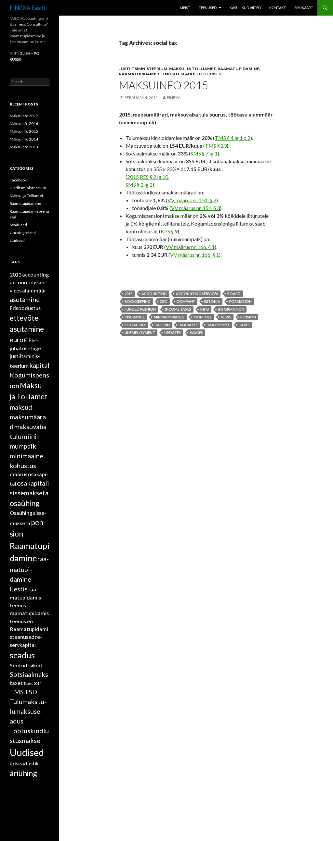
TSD (30, 692)
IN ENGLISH (20, 53)
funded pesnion (140, 309)
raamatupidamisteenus (26, 597)
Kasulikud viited (245, 8)
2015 (128, 293)
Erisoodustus (25, 308)
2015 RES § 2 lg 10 (147, 177)
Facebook (18, 180)
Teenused (208, 8)
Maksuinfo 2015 (163, 85)
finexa (173, 97)
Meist (185, 8)
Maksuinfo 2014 (24, 139)
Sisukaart (303, 8)
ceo (163, 301)
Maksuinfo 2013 (24, 146)
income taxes (178, 309)
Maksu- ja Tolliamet (192, 68)
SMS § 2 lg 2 (139, 184)
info (204, 309)
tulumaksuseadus (28, 711)
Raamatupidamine (238, 68)
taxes (244, 325)
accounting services (197, 293)
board (234, 293)
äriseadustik (24, 763)
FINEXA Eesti (27, 7)
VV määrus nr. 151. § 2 (191, 200)
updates (172, 332)
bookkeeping (138, 301)
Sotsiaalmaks (29, 674)
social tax (135, 325)
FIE (28, 340)
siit (154, 231)
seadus (22, 655)
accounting (154, 293)
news (226, 317)
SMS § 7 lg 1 (204, 153)
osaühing (25, 503)
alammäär (34, 290)
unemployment (140, 332)
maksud (21, 407)
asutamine (25, 299)
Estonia (212, 301)
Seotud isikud (26, 665)
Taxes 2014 (32, 683)
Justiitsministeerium (143, 68)
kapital (39, 365)
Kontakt (277, 8)
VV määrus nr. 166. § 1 (190, 247)
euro (16, 339)
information (231, 309)
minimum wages (169, 317)
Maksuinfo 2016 (24, 123)
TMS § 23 (216, 145)
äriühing (23, 773)
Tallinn (162, 325)
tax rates (188, 325)
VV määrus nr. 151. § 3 (195, 208)
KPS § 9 (169, 231)
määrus (18, 474)
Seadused (191, 73)
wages (196, 332)
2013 (15, 274)
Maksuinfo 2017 (24, 115)
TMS (17, 692)
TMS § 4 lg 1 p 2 (232, 138)
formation (240, 301)
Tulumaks (23, 701)
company (186, 301)
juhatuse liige (25, 348)
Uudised (212, 73)
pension (248, 317)
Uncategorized (23, 232)
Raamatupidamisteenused (149, 73)
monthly (202, 317)
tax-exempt (218, 325)
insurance (135, 317)
